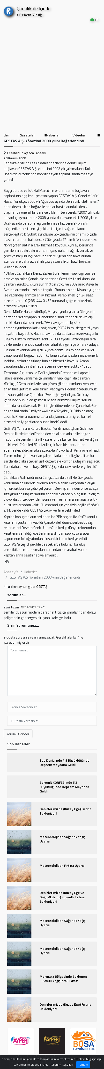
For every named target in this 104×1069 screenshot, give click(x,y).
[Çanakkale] (8, 10)
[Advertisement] (52, 77)
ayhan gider (27, 586)
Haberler (30, 572)
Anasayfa (11, 572)
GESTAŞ (41, 586)
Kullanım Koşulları (61, 1064)
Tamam (83, 1064)
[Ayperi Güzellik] (20, 1041)
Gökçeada (26, 152)
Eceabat (13, 152)
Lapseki (40, 152)
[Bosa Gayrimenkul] (52, 1041)
